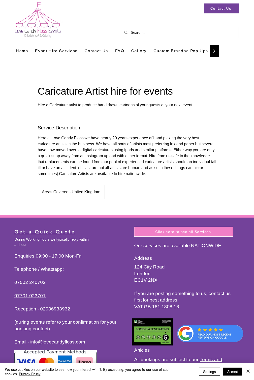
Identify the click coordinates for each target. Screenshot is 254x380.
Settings (209, 371)
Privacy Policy (29, 373)
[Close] (248, 371)
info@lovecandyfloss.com (57, 341)
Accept (232, 371)
